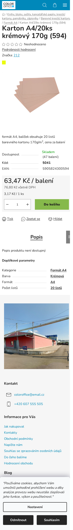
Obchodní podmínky (18, 439)
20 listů (56, 288)
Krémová (57, 276)
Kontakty (10, 432)
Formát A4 (58, 270)
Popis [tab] (36, 237)
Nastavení (35, 507)
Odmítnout (18, 520)
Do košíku (52, 204)
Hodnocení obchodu (18, 463)
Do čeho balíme (15, 457)
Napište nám (13, 445)
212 (17, 55)
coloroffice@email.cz (29, 394)
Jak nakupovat (14, 426)
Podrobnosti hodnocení (19, 49)
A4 (52, 282)
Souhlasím (52, 520)
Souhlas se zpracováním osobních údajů (32, 451)
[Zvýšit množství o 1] (28, 204)
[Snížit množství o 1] (7, 204)
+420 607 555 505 (28, 404)
